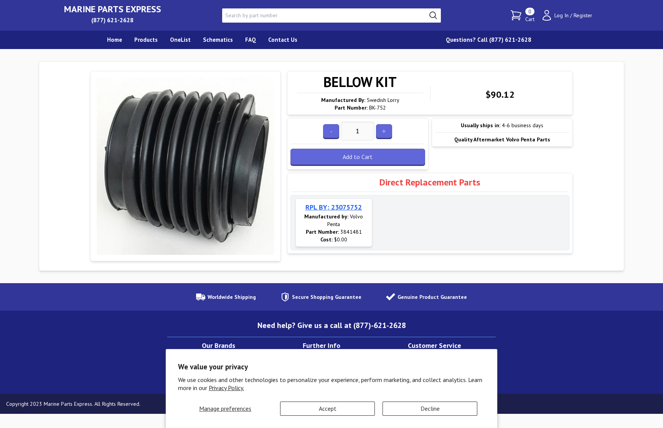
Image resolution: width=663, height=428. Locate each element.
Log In (561, 15)
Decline (430, 408)
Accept (327, 408)
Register (583, 15)
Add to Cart (358, 157)
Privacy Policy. (226, 388)
